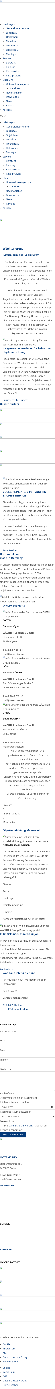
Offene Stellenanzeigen (13, 1256)
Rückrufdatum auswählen (14, 1102)
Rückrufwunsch (8, 1093)
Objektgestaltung (9, 1200)
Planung (10, 67)
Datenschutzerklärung (21, 1125)
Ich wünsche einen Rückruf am (19, 1097)
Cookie (6, 1344)
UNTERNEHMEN (8, 1157)
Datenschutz (7, 1121)
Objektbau (12, 36)
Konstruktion (13, 71)
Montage (11, 54)
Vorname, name (9, 1031)
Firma (3, 1040)
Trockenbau (12, 45)
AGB (5, 1352)
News (9, 101)
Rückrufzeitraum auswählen (15, 1111)
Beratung (11, 62)
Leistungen (9, 24)
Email (3, 1050)
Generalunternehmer (18, 28)
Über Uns (8, 79)
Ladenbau (11, 32)
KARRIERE (6, 1249)
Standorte (14, 88)
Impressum (9, 1348)
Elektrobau (12, 49)
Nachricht (5, 1069)
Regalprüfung (13, 75)
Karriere (7, 109)
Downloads (12, 96)
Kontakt (10, 105)
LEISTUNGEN (7, 1185)
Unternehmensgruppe (18, 84)
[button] (27, 116)
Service (7, 58)
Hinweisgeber (10, 1361)
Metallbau (11, 41)
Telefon (4, 1059)
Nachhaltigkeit (14, 92)
